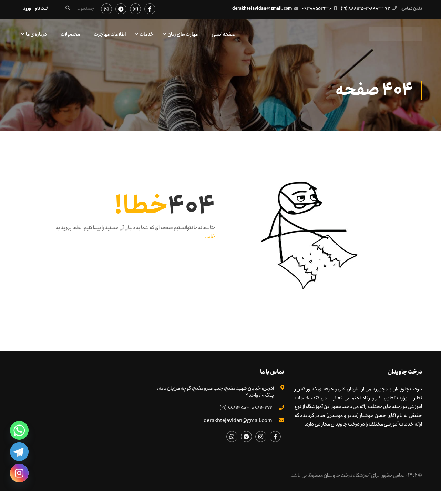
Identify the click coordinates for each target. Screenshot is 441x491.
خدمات (147, 34)
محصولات (70, 34)
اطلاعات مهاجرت (110, 34)
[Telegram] (19, 451)
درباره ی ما (36, 34)
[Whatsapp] (19, 430)
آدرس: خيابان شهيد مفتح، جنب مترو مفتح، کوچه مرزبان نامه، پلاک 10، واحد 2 (215, 392)
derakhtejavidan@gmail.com (262, 8)
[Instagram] (19, 473)
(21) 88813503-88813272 (365, 8)
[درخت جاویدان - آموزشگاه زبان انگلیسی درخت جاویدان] (395, 37)
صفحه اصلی (223, 34)
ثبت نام (41, 8)
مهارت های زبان (182, 34)
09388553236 (317, 8)
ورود (27, 8)
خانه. (210, 236)
